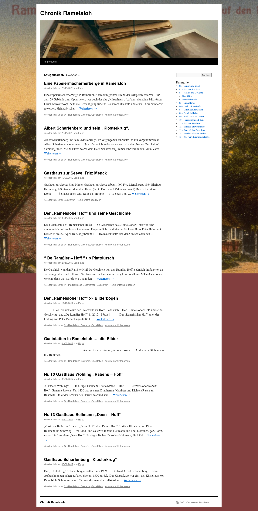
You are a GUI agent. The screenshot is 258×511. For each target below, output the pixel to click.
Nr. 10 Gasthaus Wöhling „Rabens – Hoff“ (84, 374)
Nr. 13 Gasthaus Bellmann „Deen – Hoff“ (82, 414)
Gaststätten (97, 114)
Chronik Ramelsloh (66, 13)
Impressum (50, 61)
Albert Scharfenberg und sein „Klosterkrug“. (86, 128)
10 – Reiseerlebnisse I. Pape (191, 119)
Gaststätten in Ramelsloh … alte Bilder (81, 338)
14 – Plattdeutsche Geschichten (193, 133)
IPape (81, 88)
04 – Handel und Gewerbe (191, 92)
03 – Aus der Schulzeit (189, 89)
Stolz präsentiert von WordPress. (195, 502)
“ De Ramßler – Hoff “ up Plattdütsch (79, 258)
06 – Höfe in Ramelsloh (190, 106)
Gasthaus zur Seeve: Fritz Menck (75, 173)
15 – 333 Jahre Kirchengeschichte (194, 136)
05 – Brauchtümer (187, 102)
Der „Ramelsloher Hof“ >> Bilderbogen (81, 298)
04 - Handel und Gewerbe (77, 114)
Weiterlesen (88, 108)
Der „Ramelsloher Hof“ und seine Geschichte (87, 213)
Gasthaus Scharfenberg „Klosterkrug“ (80, 459)
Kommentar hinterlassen (117, 244)
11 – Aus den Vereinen (189, 123)
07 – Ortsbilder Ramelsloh (191, 109)
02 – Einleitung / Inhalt (189, 85)
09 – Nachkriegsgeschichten (191, 116)
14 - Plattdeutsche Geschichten (80, 284)
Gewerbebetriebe (189, 99)
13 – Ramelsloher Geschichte (192, 129)
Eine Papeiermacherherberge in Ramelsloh (85, 83)
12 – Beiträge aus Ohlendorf (192, 126)
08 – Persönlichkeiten (189, 112)
